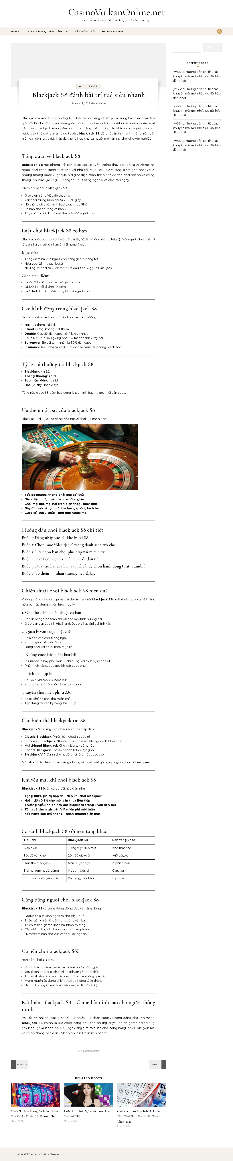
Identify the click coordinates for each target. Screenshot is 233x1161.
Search (212, 47)
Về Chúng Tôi (85, 31)
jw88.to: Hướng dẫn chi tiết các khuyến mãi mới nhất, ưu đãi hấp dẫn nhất (197, 76)
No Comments (88, 1051)
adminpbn (101, 103)
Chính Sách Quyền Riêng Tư (47, 31)
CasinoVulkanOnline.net (116, 12)
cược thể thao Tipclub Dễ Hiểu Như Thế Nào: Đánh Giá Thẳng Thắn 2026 (139, 1116)
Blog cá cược (113, 31)
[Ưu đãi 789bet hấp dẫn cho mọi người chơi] (158, 1064)
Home (15, 31)
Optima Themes (49, 1154)
